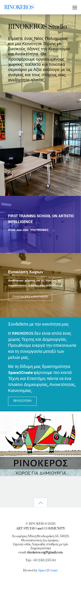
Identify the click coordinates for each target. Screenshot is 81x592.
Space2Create (20, 372)
